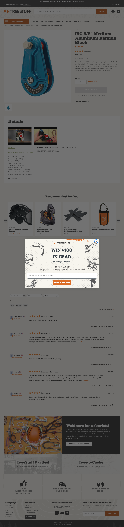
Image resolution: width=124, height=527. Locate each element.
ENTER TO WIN (62, 283)
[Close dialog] (96, 241)
